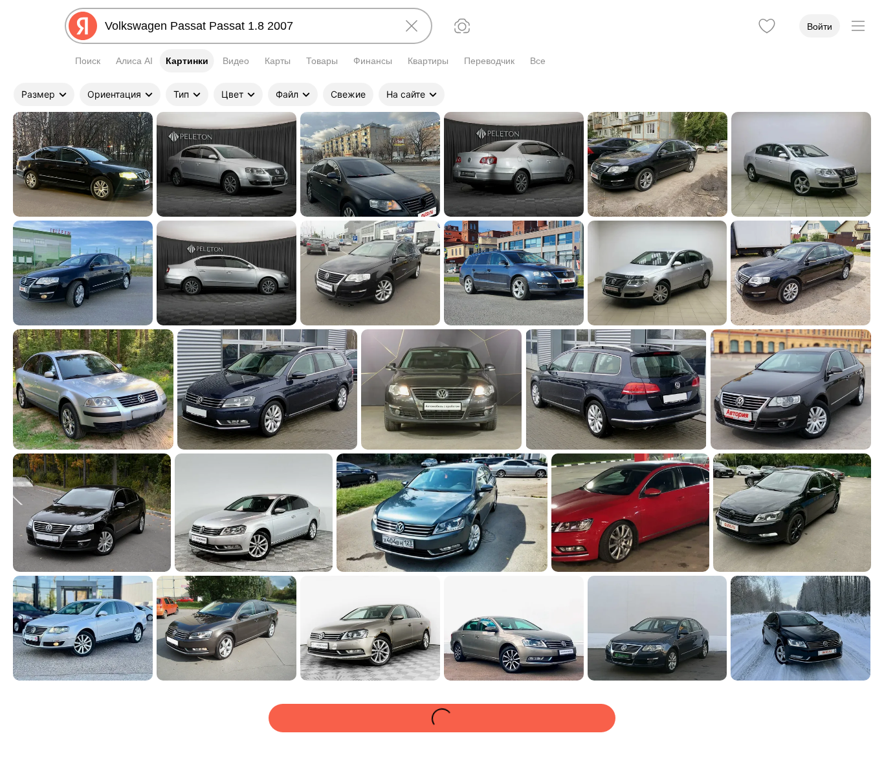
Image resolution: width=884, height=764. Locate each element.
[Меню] (858, 26)
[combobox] (246, 26)
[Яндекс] (83, 26)
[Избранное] (767, 26)
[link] (83, 164)
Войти (819, 26)
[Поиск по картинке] (462, 26)
